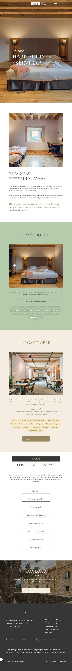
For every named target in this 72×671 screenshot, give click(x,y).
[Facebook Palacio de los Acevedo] (49, 622)
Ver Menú (28, 439)
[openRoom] (62, 661)
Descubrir (36, 318)
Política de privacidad (52, 629)
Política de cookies (51, 627)
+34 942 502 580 (14, 627)
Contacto (28, 590)
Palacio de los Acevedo (29, 186)
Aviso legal (48, 632)
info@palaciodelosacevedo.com (17, 624)
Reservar (36, 459)
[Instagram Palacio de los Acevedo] (61, 622)
